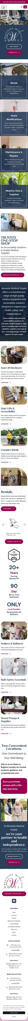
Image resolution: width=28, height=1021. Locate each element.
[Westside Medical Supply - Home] (10, 7)
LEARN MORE (9, 509)
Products (14, 915)
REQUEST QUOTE (12, 541)
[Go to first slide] (25, 524)
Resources (14, 929)
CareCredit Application (12, 894)
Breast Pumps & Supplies (10, 720)
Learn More (6, 382)
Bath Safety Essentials (13, 679)
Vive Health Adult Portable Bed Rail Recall (14, 2)
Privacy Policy (17, 1009)
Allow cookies (14, 1012)
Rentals (14, 918)
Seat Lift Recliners (11, 367)
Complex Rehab (9, 449)
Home (14, 912)
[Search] (21, 7)
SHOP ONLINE (14, 46)
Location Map (15, 950)
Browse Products (14, 856)
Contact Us (13, 52)
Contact (14, 935)
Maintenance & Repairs (14, 921)
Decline (14, 1016)
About (14, 932)
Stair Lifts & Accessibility (8, 410)
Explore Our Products (11, 275)
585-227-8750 (15, 954)
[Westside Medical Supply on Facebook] (14, 901)
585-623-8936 (15, 987)
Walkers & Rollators (12, 643)
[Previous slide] (3, 524)
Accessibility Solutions (14, 926)
